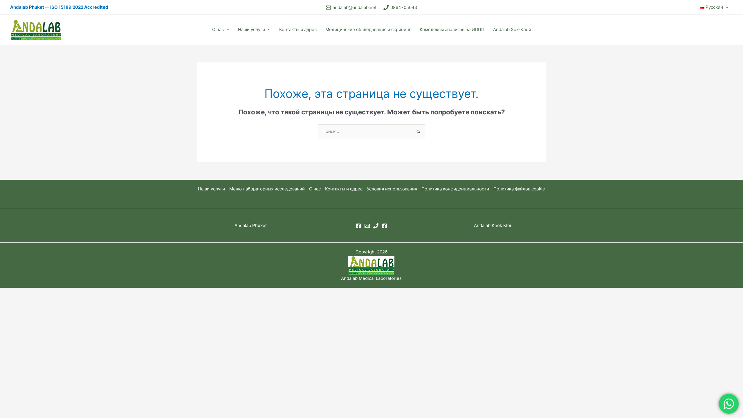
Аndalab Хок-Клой (512, 29)
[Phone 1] (375, 225)
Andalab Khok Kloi (492, 225)
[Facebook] (358, 225)
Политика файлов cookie (519, 189)
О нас (218, 29)
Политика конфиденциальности (455, 189)
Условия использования (392, 189)
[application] (725, 7)
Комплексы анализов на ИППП (452, 29)
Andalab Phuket (251, 225)
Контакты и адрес (298, 29)
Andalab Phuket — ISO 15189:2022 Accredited (59, 7)
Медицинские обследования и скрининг (368, 29)
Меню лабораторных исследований (267, 189)
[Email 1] (367, 225)
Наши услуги (251, 29)
